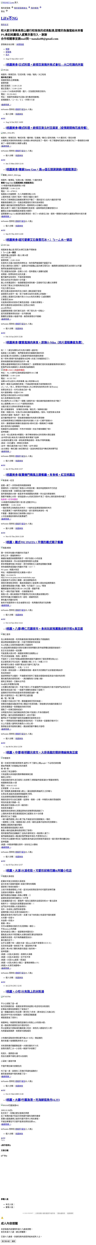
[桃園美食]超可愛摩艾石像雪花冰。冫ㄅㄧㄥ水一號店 (39, 239)
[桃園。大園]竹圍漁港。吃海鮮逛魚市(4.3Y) (33, 1099)
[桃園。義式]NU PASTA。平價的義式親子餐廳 (34, 542)
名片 (7, 55)
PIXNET (30, 1213)
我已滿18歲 (6, 1241)
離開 (13, 1241)
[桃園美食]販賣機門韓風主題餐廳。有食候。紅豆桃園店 (40, 474)
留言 (23, 109)
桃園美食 (19, 114)
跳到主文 (4, 25)
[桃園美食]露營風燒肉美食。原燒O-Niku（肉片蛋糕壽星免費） (45, 342)
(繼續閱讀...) (6, 105)
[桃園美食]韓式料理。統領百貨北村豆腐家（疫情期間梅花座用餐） (47, 127)
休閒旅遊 (20, 44)
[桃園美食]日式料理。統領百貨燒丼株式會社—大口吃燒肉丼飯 (44, 64)
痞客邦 (18, 109)
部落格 (8, 52)
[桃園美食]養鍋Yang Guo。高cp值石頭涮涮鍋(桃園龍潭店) (41, 169)
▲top (3, 118)
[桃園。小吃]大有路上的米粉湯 (25, 991)
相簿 (7, 49)
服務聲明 (70, 1213)
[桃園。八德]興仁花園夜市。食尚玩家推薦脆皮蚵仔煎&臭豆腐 (44, 628)
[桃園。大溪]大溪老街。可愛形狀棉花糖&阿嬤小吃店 (39, 870)
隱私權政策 (61, 1213)
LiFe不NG (9, 18)
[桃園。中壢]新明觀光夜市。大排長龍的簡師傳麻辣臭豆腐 (42, 752)
